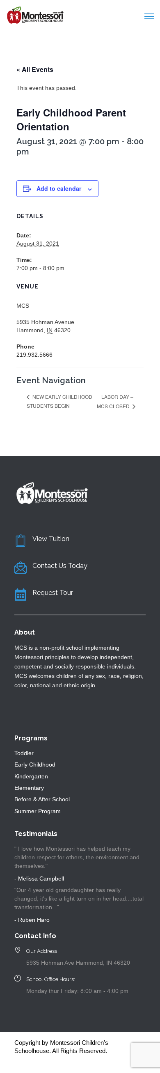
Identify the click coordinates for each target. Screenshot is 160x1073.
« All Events (34, 69)
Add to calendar (59, 188)
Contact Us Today (59, 566)
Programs (31, 738)
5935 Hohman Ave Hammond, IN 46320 (78, 962)
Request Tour (52, 593)
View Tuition (50, 539)
